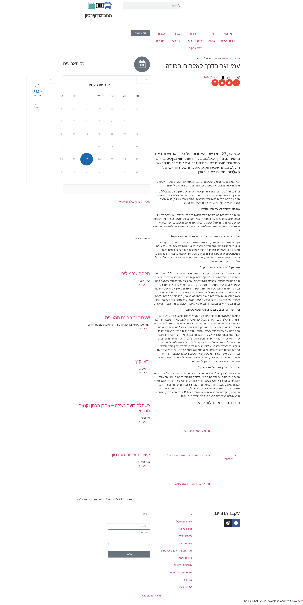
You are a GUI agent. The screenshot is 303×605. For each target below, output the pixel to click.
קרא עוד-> (144, 284)
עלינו (189, 514)
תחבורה (104, 15)
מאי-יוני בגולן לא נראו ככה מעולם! (192, 483)
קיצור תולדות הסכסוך (130, 454)
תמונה (226, 58)
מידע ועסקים (195, 48)
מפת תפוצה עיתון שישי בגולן (176, 550)
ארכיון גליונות (185, 528)
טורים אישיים (228, 40)
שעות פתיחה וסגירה (181, 572)
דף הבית (228, 33)
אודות (211, 33)
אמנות (211, 40)
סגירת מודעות (184, 543)
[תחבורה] (108, 5)
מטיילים (160, 40)
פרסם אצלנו (185, 536)
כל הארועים (73, 63)
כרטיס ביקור (185, 557)
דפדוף (98, 15)
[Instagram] (228, 523)
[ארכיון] (91, 5)
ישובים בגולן (185, 586)
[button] (236, 82)
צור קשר (187, 579)
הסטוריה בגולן (194, 40)
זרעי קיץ (142, 361)
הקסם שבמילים (135, 273)
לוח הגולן (175, 40)
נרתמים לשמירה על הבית (196, 430)
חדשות (194, 33)
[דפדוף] (100, 5)
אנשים (161, 33)
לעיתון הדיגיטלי (184, 521)
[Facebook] (236, 523)
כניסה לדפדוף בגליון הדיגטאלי (134, 201)
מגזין (177, 33)
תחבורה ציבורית (183, 565)
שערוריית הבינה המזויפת (127, 317)
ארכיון (90, 15)
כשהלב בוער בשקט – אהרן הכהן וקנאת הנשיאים (114, 408)
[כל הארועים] (142, 64)
